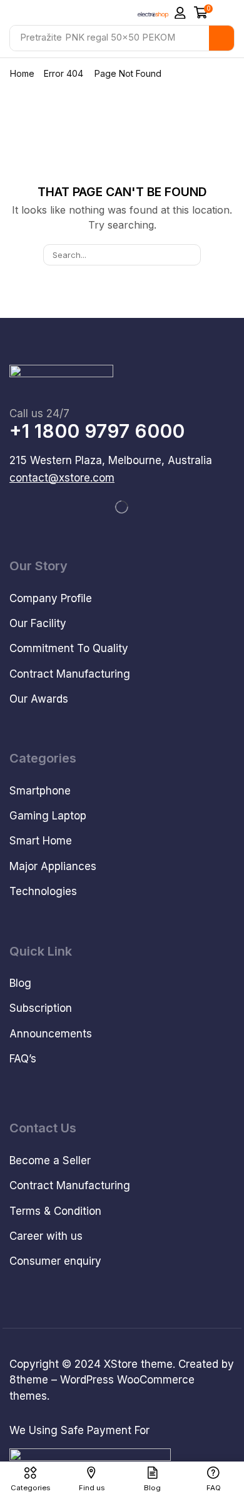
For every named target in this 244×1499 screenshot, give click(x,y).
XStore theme (138, 1364)
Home (22, 73)
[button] (180, 13)
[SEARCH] (190, 254)
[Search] (221, 38)
